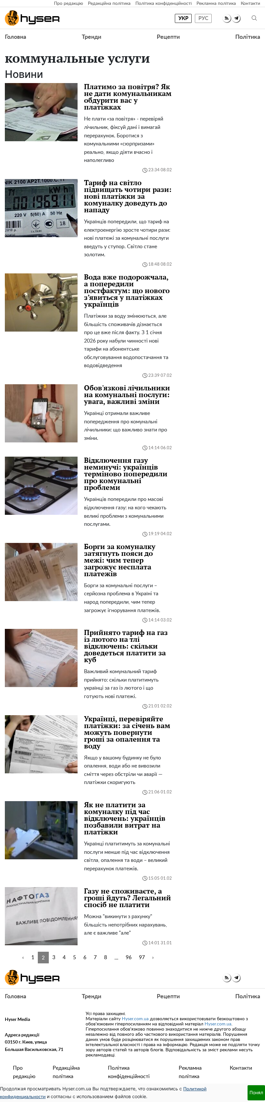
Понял (256, 1092)
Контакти (250, 3)
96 (129, 957)
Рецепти (168, 37)
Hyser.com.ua (135, 1019)
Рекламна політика (216, 3)
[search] (254, 18)
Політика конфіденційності (163, 3)
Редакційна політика (109, 3)
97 (142, 957)
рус (203, 18)
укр (183, 18)
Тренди (91, 37)
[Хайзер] (32, 18)
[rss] (227, 18)
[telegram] (236, 18)
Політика (247, 37)
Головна (15, 37)
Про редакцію (68, 3)
